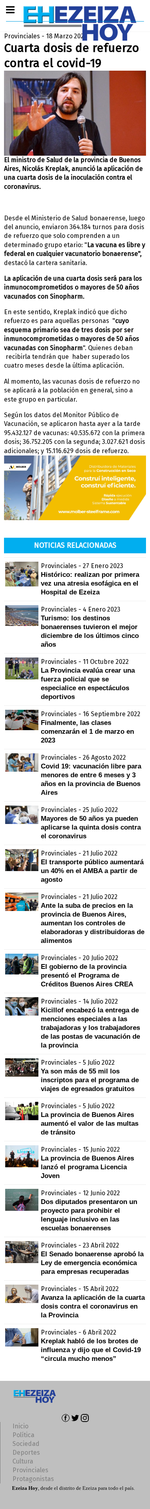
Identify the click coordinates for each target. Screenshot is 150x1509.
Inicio (20, 1426)
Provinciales (30, 1470)
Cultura (22, 1461)
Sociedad (26, 1444)
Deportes (26, 1452)
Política (23, 1435)
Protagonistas (33, 1479)
